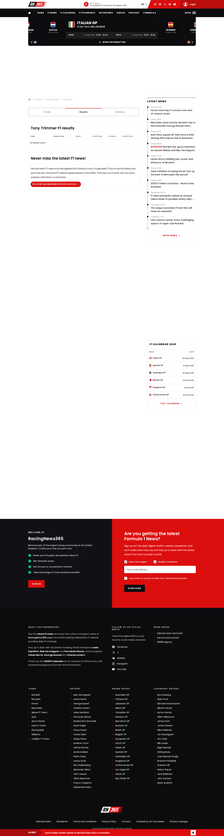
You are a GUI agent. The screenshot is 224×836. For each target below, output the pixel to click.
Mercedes (37, 708)
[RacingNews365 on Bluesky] (169, 4)
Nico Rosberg (164, 695)
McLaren (36, 699)
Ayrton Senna (164, 712)
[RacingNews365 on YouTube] (174, 4)
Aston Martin (38, 721)
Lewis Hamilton (81, 712)
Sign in (36, 583)
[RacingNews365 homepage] (29, 13)
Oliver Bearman (81, 778)
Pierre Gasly (79, 756)
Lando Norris (35, 655)
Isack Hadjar (79, 725)
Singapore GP (122, 761)
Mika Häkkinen (164, 730)
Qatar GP (120, 774)
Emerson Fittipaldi (166, 761)
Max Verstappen (49, 651)
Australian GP (122, 695)
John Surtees (164, 778)
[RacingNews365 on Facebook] (160, 4)
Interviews (106, 12)
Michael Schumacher (168, 703)
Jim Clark (162, 739)
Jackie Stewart (165, 725)
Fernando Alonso (74, 651)
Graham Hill (163, 765)
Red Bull (36, 695)
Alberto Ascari (164, 708)
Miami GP (120, 708)
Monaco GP (121, 717)
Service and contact (168, 638)
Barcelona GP (122, 721)
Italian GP (120, 747)
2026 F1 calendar (53, 661)
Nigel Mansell (164, 747)
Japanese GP (122, 703)
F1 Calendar (67, 12)
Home (40, 12)
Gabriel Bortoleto (82, 787)
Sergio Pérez (79, 739)
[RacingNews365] (37, 4)
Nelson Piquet (164, 769)
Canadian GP (122, 712)
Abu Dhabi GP (122, 778)
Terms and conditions (84, 821)
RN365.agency (164, 642)
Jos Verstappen (165, 734)
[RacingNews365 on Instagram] (155, 4)
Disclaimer (62, 821)
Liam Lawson (80, 774)
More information (114, 42)
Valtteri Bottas (81, 747)
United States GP (124, 765)
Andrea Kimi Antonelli (84, 721)
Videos (121, 12)
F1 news (52, 12)
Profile (47, 111)
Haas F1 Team (39, 725)
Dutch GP (120, 743)
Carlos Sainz (79, 734)
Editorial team (43, 821)
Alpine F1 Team (39, 712)
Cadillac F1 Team (40, 739)
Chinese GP (121, 699)
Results (84, 111)
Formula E (149, 12)
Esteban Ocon (81, 743)
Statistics (120, 111)
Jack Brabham (164, 774)
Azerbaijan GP (122, 756)
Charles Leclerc (76, 655)
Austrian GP (121, 725)
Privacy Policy (109, 821)
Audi (34, 717)
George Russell (53, 655)
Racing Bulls (38, 730)
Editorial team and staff (170, 633)
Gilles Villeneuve (165, 717)
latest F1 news (45, 633)
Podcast (134, 12)
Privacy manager (179, 821)
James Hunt (163, 721)
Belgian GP (120, 734)
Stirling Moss (163, 752)
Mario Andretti (164, 783)
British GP (120, 730)
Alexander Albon (82, 769)
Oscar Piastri (80, 730)
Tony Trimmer (53, 99)
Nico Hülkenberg (82, 765)
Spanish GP (121, 752)
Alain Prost (162, 699)
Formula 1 (38, 99)
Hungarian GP (122, 739)
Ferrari (35, 703)
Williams (36, 734)
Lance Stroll (79, 761)
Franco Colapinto (82, 783)
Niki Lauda (162, 743)
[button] (53, 27)
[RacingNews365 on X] (164, 4)
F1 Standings (87, 12)
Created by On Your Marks (150, 821)
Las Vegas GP (122, 769)
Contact (126, 821)
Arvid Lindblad (80, 752)
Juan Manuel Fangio (167, 756)
